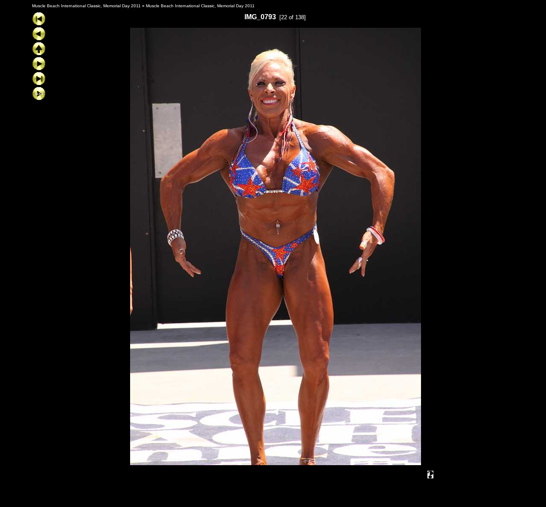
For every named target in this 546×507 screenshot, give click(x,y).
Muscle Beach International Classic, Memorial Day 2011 (86, 5)
